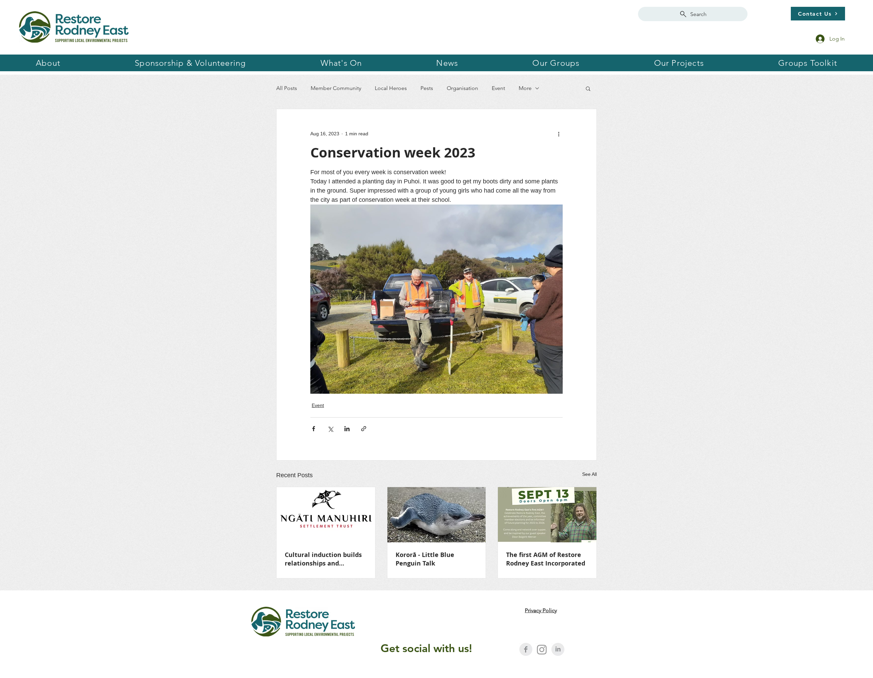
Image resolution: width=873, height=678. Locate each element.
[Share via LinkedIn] (347, 428)
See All (589, 474)
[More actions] (558, 134)
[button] (190, 63)
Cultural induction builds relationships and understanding (323, 559)
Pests (426, 88)
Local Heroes (391, 88)
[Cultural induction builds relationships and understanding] (326, 514)
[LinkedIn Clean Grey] (557, 649)
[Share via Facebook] (313, 428)
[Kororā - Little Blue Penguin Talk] (436, 514)
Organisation (462, 88)
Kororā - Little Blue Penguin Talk (425, 559)
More (525, 88)
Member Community (336, 88)
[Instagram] (541, 649)
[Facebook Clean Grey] (525, 649)
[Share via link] (363, 428)
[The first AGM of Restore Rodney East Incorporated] (547, 514)
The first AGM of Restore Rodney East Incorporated (545, 559)
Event (498, 88)
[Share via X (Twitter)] (330, 428)
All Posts (286, 88)
